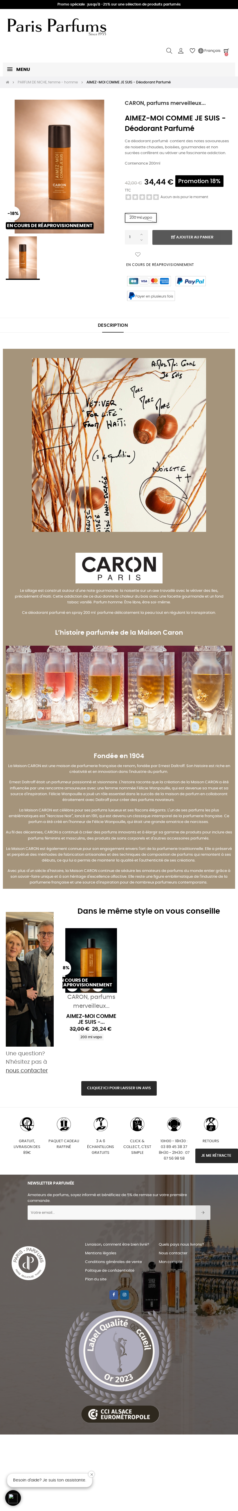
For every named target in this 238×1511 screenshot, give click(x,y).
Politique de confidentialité (109, 1271)
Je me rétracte (216, 1156)
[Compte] (181, 51)
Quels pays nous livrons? (181, 1245)
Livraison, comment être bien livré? (117, 1245)
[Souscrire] (203, 1212)
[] (85, 986)
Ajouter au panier (194, 237)
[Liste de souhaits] (138, 254)
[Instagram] (124, 1295)
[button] (13, 1498)
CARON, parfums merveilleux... (165, 103)
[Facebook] (113, 1295)
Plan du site (96, 1279)
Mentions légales (100, 1253)
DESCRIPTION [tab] (113, 325)
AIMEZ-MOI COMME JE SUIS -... (91, 1019)
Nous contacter (173, 1253)
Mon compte (170, 1262)
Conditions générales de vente (113, 1262)
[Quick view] (72, 986)
